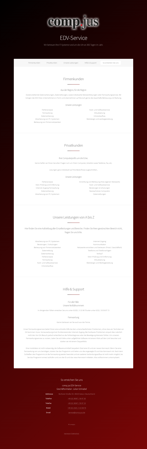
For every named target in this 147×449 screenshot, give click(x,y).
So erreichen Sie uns (111, 63)
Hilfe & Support (90, 63)
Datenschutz (75, 433)
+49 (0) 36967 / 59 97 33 (77, 403)
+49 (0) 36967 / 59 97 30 (77, 398)
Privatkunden (52, 63)
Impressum (67, 433)
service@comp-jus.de (76, 412)
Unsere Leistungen (71, 63)
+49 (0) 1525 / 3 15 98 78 (77, 408)
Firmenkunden (34, 63)
